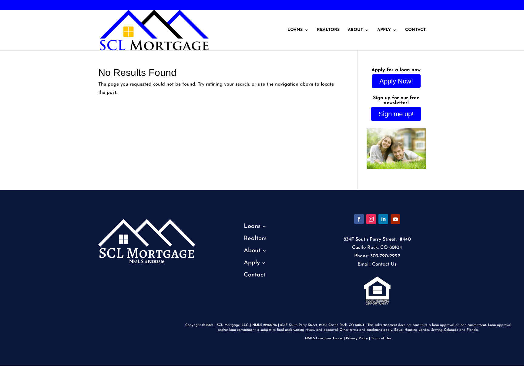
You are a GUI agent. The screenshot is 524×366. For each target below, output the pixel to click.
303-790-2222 (25, 5)
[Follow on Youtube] (395, 219)
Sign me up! (396, 114)
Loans (295, 30)
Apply (384, 30)
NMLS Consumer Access (324, 338)
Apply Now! (396, 81)
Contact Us (384, 264)
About (355, 30)
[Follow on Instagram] (371, 219)
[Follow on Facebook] (359, 219)
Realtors (328, 30)
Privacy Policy (357, 338)
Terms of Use (381, 338)
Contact (415, 30)
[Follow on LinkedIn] (383, 219)
